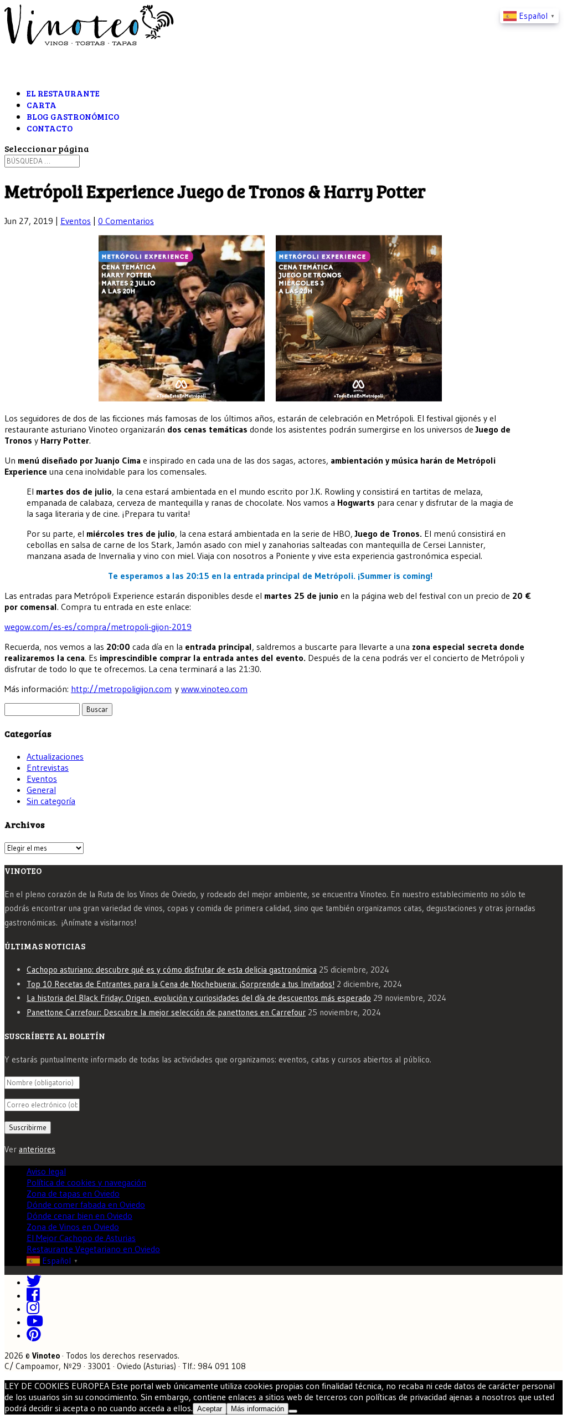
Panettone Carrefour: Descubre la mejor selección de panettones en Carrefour (166, 1012)
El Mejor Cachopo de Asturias (81, 1237)
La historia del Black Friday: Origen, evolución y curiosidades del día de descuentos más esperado (199, 998)
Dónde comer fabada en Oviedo (86, 1204)
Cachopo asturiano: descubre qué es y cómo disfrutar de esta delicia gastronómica (172, 969)
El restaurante (63, 93)
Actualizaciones (55, 756)
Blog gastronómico (73, 116)
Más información (257, 1409)
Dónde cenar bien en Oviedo (79, 1215)
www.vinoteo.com (214, 688)
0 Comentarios (126, 220)
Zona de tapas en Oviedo (73, 1193)
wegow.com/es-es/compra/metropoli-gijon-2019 (98, 626)
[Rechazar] (292, 1411)
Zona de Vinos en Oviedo (73, 1226)
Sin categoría (51, 800)
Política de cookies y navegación (86, 1182)
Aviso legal (46, 1171)
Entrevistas (48, 767)
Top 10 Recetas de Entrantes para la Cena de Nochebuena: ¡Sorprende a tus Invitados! (180, 984)
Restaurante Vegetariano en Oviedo (93, 1248)
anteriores (37, 1149)
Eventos (75, 220)
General (41, 789)
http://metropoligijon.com (121, 688)
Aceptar (209, 1409)
